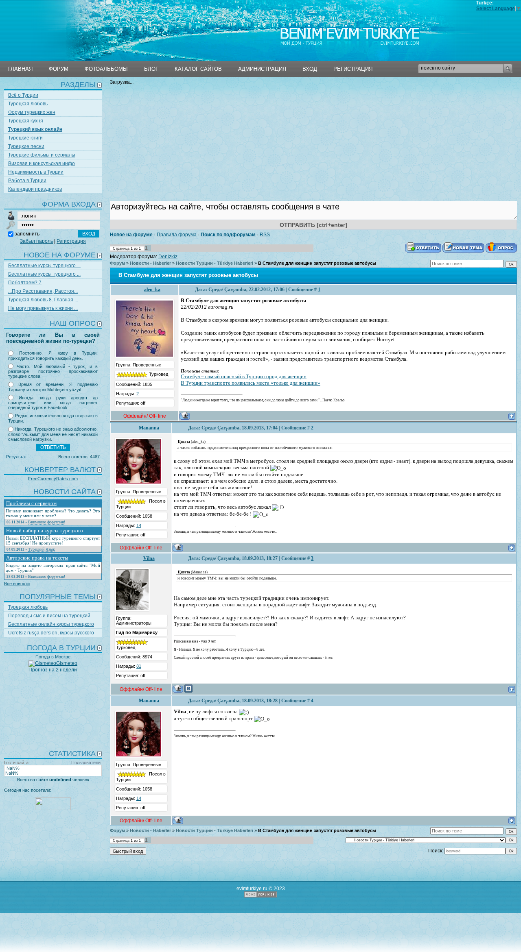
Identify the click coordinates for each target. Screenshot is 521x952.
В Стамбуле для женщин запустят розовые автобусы (317, 263)
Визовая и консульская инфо (41, 163)
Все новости (17, 583)
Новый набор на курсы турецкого (44, 530)
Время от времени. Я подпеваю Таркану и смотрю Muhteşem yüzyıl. (53, 387)
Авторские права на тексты (37, 558)
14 (138, 525)
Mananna (149, 428)
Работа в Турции (27, 180)
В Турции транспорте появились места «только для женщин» (250, 383)
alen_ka (152, 289)
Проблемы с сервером (31, 503)
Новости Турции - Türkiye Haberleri (214, 263)
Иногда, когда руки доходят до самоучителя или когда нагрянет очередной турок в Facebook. (53, 402)
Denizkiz (167, 256)
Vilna (149, 558)
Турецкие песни (26, 146)
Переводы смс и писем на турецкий (49, 616)
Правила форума (177, 234)
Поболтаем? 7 (25, 282)
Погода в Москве (52, 656)
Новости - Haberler (150, 263)
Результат (16, 456)
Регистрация (71, 241)
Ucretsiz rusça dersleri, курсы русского (51, 633)
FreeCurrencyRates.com (53, 478)
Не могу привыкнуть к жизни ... (43, 308)
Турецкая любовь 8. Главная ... (43, 300)
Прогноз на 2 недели (52, 670)
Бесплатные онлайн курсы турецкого (51, 624)
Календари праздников (35, 189)
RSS (265, 234)
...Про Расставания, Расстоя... (43, 291)
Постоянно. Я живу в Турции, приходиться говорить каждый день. (53, 356)
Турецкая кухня (25, 121)
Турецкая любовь (28, 104)
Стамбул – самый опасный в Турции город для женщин (243, 376)
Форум (117, 263)
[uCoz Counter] (53, 808)
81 (138, 666)
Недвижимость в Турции (35, 172)
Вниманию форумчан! (46, 522)
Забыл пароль (36, 241)
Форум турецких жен (31, 112)
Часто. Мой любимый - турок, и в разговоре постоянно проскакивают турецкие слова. (53, 371)
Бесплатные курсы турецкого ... (44, 265)
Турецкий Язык (41, 549)
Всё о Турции (23, 95)
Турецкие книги (25, 138)
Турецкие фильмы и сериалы (41, 155)
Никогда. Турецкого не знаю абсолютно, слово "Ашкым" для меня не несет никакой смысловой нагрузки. (53, 434)
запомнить (27, 234)
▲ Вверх (51, 25)
